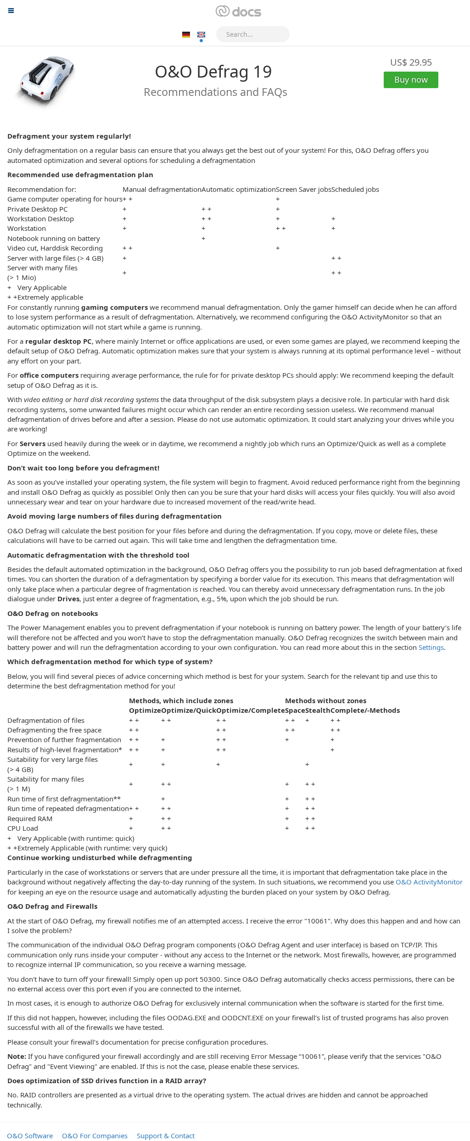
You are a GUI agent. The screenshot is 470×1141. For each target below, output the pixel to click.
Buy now (411, 79)
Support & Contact (166, 1135)
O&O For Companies (95, 1135)
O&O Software (30, 1135)
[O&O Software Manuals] (237, 11)
